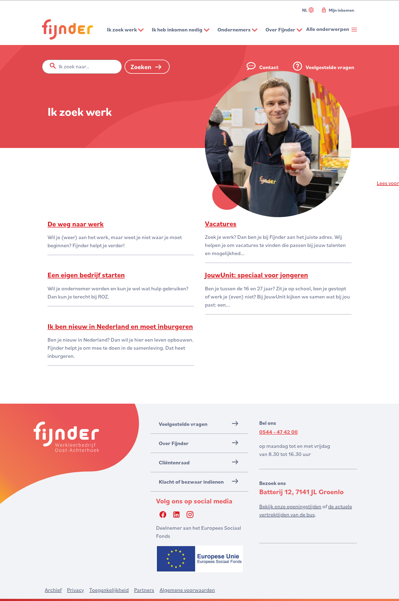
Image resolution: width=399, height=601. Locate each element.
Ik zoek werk (122, 29)
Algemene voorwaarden (187, 589)
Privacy (75, 589)
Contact (268, 67)
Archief (53, 589)
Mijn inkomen (341, 10)
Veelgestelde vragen (330, 67)
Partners (144, 589)
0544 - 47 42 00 (278, 431)
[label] (388, 183)
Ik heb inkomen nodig (177, 29)
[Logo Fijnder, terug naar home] (67, 29)
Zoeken (141, 66)
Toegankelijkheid (109, 589)
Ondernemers (234, 29)
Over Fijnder (280, 29)
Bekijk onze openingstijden (290, 506)
